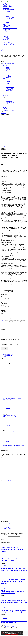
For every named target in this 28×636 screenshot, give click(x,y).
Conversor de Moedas (10, 105)
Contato (7, 98)
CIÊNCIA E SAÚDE (7, 6)
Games (4, 113)
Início (2, 113)
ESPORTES (5, 24)
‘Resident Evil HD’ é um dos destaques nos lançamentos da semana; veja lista (13, 611)
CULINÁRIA (6, 8)
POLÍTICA (5, 31)
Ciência (7, 71)
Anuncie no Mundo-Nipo (11, 100)
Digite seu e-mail (4, 58)
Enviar (2, 539)
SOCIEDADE (6, 32)
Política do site (9, 101)
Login (4, 3)
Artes (7, 10)
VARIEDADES (6, 35)
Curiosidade (8, 12)
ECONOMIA (6, 23)
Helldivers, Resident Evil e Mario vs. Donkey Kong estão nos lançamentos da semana (14, 570)
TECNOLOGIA (6, 33)
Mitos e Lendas (9, 21)
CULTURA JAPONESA (8, 9)
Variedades (8, 408)
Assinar (2, 61)
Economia (8, 68)
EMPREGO (5, 36)
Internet (7, 72)
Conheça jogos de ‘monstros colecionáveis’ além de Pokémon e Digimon (12, 549)
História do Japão (9, 18)
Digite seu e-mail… (5, 344)
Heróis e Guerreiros (10, 17)
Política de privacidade (13, 634)
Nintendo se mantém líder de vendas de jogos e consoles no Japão (14, 621)
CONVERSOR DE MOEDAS (9, 44)
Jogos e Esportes (9, 19)
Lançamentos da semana (8, 354)
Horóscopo (8, 92)
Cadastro (7, 38)
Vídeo (4, 356)
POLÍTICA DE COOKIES (8, 43)
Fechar (7, 634)
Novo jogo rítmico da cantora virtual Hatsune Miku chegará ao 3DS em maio (14, 601)
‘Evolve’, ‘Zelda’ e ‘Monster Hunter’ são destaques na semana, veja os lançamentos (13, 581)
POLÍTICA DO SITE (7, 42)
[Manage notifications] (3, 633)
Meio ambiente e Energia (11, 74)
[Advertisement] (14, 129)
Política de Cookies (10, 102)
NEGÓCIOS (6, 30)
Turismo (7, 22)
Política (7, 67)
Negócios (8, 69)
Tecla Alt (2, 320)
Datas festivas (8, 13)
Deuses (7, 15)
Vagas (7, 37)
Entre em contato (6, 523)
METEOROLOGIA (7, 29)
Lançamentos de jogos (7, 355)
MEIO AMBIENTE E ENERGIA (10, 28)
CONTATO (5, 39)
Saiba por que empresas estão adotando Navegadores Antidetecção (13, 445)
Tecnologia (8, 442)
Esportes (7, 75)
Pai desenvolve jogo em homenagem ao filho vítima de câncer (13, 559)
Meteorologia (8, 77)
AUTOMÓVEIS (6, 5)
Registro (5, 4)
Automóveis (8, 76)
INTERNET (5, 26)
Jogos (4, 353)
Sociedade (8, 70)
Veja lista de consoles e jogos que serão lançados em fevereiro (13, 592)
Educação (8, 16)
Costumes (8, 11)
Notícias (5, 618)
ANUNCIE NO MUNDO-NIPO (10, 41)
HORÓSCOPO (6, 25)
